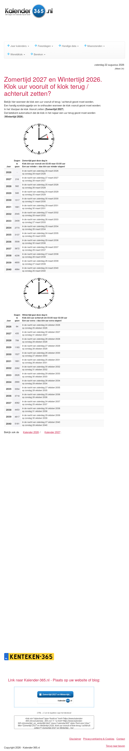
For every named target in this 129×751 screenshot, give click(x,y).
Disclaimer (75, 738)
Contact (120, 738)
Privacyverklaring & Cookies (98, 738)
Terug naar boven (115, 745)
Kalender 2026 (31, 432)
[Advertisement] (65, 31)
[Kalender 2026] (29, 10)
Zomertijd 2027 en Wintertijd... (56, 694)
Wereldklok (16, 54)
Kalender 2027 (52, 432)
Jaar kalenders (18, 46)
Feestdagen (44, 46)
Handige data (69, 46)
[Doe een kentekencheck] (29, 656)
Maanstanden (95, 46)
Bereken (39, 54)
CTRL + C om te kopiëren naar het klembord (54, 713)
